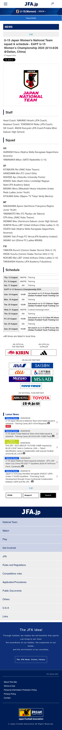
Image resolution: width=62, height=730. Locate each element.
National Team (10, 522)
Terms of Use (9, 685)
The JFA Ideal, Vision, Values (31, 659)
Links (5, 616)
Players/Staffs (31, 18)
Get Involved (9, 547)
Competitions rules (12, 573)
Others (6, 599)
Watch (6, 530)
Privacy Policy (10, 693)
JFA (5, 556)
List (31, 34)
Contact (7, 697)
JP (52, 3)
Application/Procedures (15, 582)
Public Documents (12, 590)
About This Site (10, 681)
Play (5, 539)
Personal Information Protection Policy (20, 689)
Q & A (6, 607)
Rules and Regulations (14, 564)
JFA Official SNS (52, 674)
